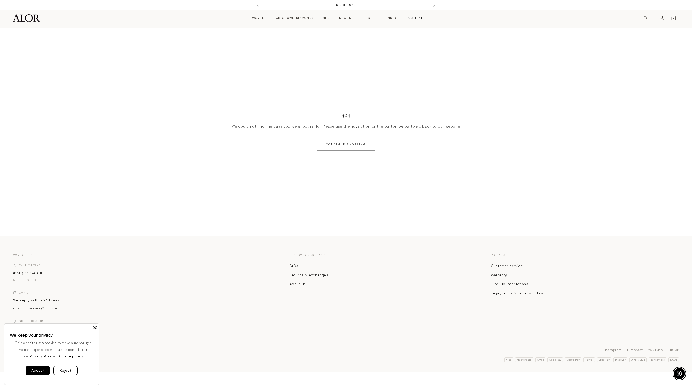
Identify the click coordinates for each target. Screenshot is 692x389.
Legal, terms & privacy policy (517, 293)
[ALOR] (26, 18)
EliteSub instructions (509, 284)
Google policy (70, 356)
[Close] (95, 327)
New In (345, 18)
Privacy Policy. (42, 356)
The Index (387, 18)
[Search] (645, 18)
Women (258, 18)
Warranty (499, 275)
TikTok (673, 350)
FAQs (294, 266)
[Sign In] (661, 18)
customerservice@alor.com (36, 308)
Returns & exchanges (309, 275)
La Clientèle (416, 18)
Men (326, 18)
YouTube (655, 350)
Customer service (507, 266)
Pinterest (635, 350)
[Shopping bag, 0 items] (673, 18)
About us (298, 284)
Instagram (613, 350)
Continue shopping (346, 144)
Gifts (365, 18)
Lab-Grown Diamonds (293, 18)
